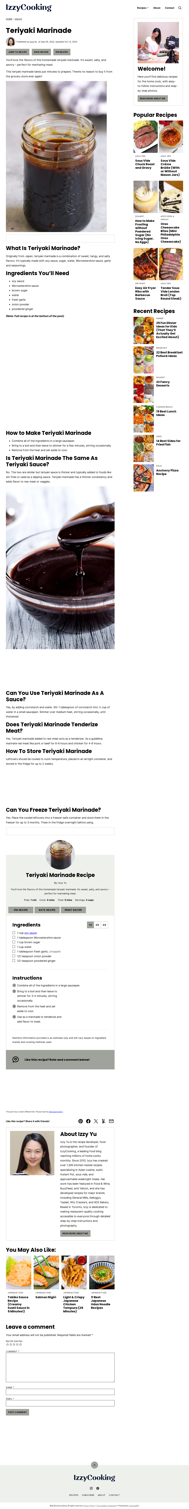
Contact (169, 7)
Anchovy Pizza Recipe (167, 472)
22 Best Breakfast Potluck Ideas (169, 354)
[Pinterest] (97, 1488)
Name (10, 1387)
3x (104, 924)
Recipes (141, 7)
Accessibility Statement (107, 1506)
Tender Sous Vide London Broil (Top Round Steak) (171, 293)
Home (9, 19)
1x (90, 924)
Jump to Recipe (17, 52)
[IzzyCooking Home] (29, 8)
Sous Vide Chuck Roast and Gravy (145, 164)
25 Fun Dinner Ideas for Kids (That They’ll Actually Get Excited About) (167, 330)
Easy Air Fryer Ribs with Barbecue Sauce (145, 293)
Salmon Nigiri (45, 1297)
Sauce (18, 19)
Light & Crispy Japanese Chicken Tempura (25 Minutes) (74, 1304)
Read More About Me (75, 1233)
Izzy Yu (33, 41)
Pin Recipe (62, 52)
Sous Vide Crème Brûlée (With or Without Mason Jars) (170, 168)
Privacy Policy (89, 1506)
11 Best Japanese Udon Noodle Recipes (100, 1302)
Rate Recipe (41, 52)
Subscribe (88, 1495)
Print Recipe (73, 909)
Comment (12, 1351)
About (156, 7)
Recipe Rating (14, 1341)
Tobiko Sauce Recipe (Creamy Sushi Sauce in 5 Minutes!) (19, 1304)
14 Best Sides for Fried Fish (168, 443)
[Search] (180, 8)
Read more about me (153, 98)
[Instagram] (91, 1488)
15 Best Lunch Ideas (166, 413)
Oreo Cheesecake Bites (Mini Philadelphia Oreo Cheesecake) (171, 233)
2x (97, 924)
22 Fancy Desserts (163, 384)
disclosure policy (56, 1112)
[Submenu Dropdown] (148, 8)
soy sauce (30, 932)
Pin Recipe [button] (21, 909)
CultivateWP (134, 1506)
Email (10, 1399)
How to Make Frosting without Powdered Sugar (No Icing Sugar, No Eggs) (144, 231)
